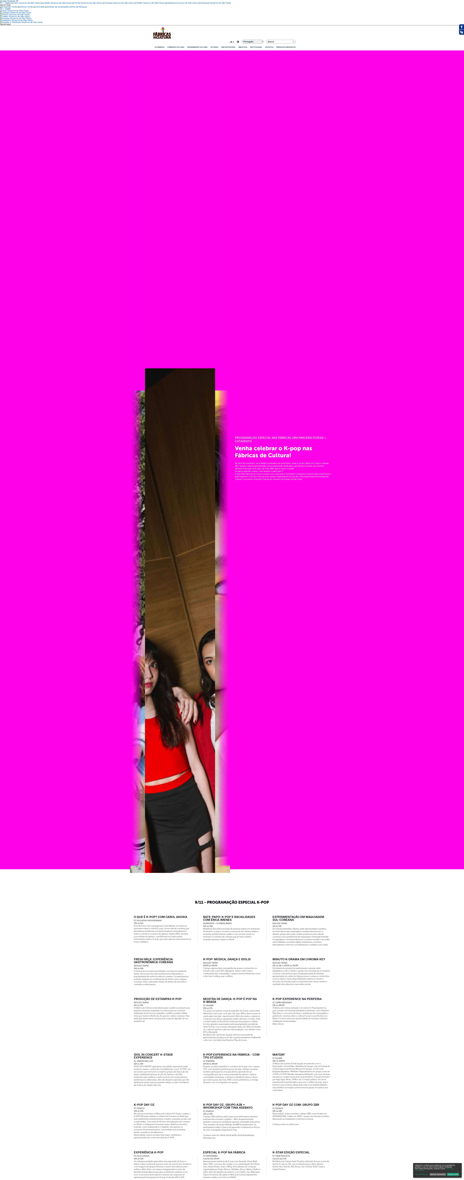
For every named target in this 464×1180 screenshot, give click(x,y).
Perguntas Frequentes (286, 47)
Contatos (269, 47)
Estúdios (214, 47)
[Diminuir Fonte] (25, 7)
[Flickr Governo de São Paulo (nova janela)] (25, 3)
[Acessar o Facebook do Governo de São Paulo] (21, 22)
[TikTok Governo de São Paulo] (15, 14)
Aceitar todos (453, 1174)
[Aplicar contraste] (38, 7)
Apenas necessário (438, 1174)
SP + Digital (5, 3)
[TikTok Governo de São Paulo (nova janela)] (87, 3)
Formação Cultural (175, 47)
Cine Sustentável (228, 47)
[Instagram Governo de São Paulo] (181, 3)
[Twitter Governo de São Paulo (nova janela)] (149, 3)
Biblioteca (243, 47)
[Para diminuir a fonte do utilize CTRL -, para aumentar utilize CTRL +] (231, 42)
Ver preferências (421, 1174)
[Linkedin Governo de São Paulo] (15, 12)
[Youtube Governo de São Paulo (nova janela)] (118, 3)
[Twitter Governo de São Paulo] (15, 16)
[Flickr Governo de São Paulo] (14, 10)
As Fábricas (159, 47)
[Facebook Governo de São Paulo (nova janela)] (214, 3)
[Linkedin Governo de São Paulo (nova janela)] (56, 3)
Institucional (256, 47)
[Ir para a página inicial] (162, 39)
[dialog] (437, 1170)
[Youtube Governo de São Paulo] (15, 18)
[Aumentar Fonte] (8, 7)
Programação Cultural (197, 47)
